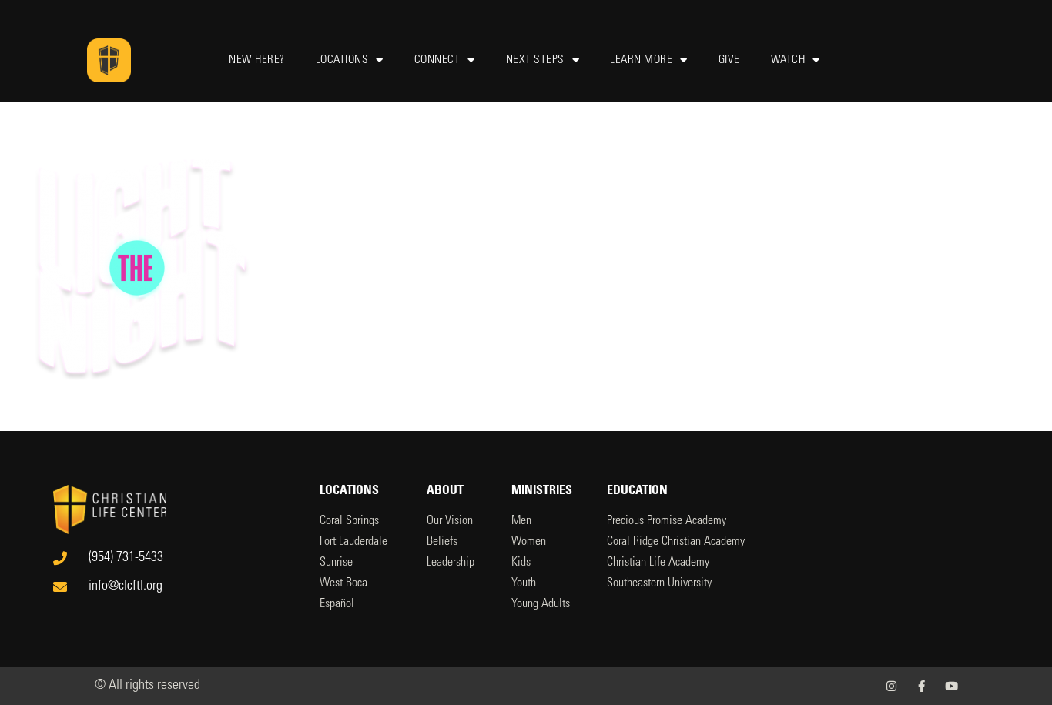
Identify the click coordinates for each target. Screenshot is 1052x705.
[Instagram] (891, 686)
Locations (342, 60)
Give (729, 60)
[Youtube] (951, 686)
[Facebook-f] (921, 686)
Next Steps (535, 60)
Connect (437, 60)
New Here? (257, 60)
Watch (788, 60)
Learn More (641, 60)
